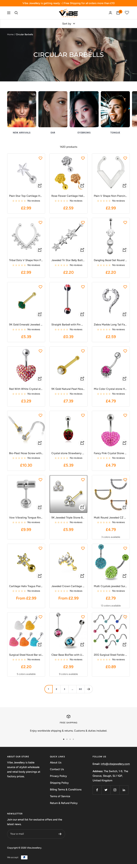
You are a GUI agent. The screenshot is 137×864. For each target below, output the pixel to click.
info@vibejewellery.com (115, 764)
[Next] (89, 689)
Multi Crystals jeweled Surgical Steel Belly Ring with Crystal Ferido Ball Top (111, 586)
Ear (53, 132)
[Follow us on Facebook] (97, 789)
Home (10, 34)
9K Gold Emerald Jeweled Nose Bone (26, 324)
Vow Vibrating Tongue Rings (26, 517)
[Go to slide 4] (73, 739)
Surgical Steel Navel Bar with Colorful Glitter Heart (26, 654)
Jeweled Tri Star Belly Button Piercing (68, 260)
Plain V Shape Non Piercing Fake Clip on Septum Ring (111, 195)
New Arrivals (22, 132)
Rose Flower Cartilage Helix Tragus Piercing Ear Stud (68, 195)
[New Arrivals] (21, 109)
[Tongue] (115, 109)
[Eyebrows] (84, 109)
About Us (55, 762)
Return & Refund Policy (64, 803)
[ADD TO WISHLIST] (40, 158)
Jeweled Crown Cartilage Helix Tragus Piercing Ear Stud (68, 586)
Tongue (115, 132)
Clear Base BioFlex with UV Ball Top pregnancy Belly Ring (68, 654)
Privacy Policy (58, 776)
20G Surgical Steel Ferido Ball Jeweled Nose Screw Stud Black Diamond (111, 654)
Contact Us (57, 769)
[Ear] (52, 109)
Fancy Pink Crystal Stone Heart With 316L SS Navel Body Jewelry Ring (111, 453)
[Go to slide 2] (66, 739)
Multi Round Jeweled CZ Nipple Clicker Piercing (111, 517)
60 (80, 689)
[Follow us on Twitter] (106, 789)
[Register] (60, 834)
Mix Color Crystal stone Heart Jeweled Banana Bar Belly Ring (111, 388)
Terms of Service (60, 796)
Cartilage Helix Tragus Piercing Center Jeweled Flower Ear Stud (26, 586)
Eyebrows (84, 132)
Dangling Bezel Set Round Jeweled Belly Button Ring (111, 260)
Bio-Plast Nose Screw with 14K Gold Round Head (26, 453)
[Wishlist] (127, 12)
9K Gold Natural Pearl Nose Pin (68, 388)
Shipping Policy (59, 782)
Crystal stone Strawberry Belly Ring (68, 453)
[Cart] (118, 12)
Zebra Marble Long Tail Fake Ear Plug (111, 324)
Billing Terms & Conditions (66, 789)
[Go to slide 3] (70, 739)
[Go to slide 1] (63, 739)
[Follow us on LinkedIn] (123, 789)
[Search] (16, 12)
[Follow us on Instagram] (114, 789)
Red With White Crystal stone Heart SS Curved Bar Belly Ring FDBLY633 (26, 388)
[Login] (110, 12)
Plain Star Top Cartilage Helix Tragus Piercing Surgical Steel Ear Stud (26, 195)
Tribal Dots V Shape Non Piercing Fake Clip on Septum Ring (26, 260)
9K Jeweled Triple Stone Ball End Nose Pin (68, 517)
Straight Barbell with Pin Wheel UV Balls (68, 324)
